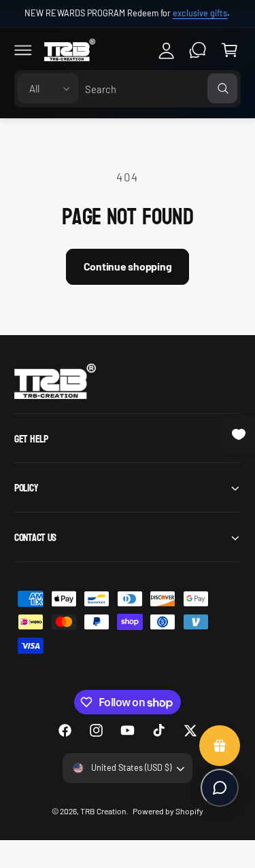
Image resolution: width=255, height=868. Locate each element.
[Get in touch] (198, 49)
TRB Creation (103, 811)
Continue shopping (128, 266)
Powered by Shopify (168, 811)
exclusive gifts (200, 12)
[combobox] (161, 88)
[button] (23, 49)
